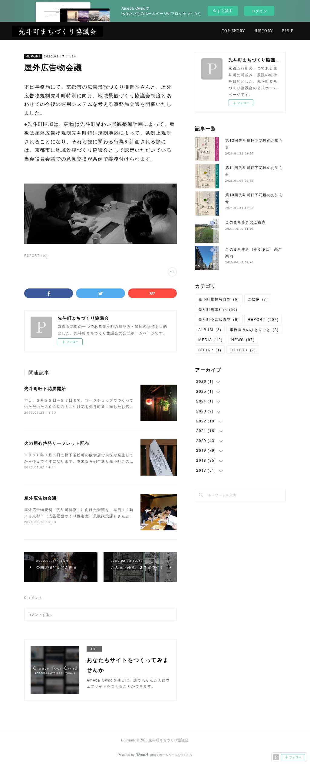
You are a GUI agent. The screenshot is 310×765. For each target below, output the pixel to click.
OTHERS (243, 349)
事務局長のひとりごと (254, 329)
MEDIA (210, 339)
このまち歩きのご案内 (245, 221)
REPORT (33, 56)
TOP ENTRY (234, 31)
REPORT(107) (36, 255)
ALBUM (209, 329)
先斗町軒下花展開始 (45, 388)
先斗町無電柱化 (217, 309)
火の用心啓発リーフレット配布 (57, 443)
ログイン (259, 11)
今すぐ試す (222, 10)
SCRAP (209, 349)
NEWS (243, 339)
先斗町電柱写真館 (218, 298)
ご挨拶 (258, 298)
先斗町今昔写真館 (218, 319)
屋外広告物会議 (40, 498)
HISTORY (264, 31)
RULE (287, 31)
